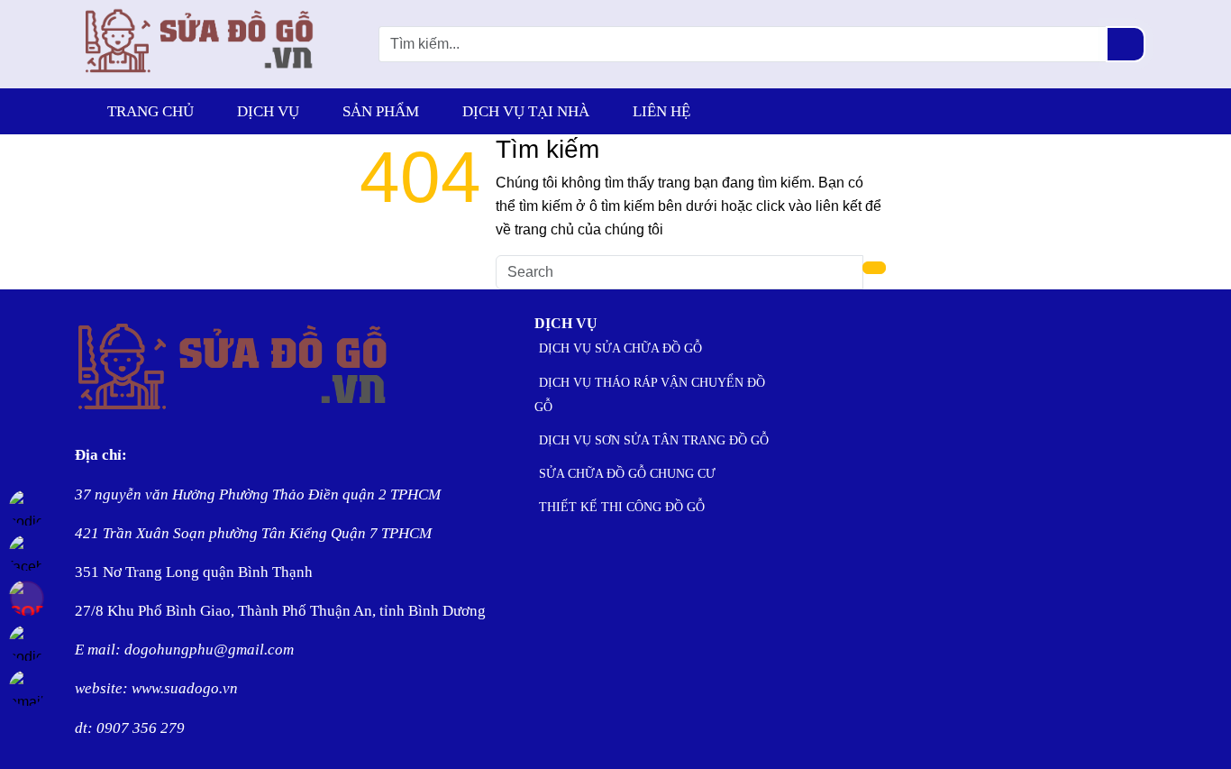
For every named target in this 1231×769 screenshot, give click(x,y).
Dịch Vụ (268, 111)
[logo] (200, 76)
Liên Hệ (661, 111)
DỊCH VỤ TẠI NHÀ (525, 111)
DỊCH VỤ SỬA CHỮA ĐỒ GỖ (620, 348)
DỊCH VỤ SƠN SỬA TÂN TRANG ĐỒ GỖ (654, 440)
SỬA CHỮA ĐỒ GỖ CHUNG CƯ (627, 474)
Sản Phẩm (380, 111)
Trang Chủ (150, 111)
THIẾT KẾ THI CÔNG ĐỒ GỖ (622, 507)
